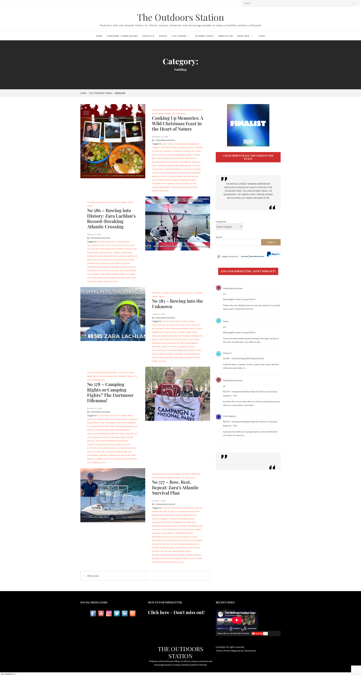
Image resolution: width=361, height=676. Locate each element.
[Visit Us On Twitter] (117, 613)
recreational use (123, 452)
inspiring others (160, 533)
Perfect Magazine (232, 650)
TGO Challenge (178, 114)
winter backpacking (188, 187)
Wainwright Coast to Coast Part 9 (239, 299)
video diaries (110, 278)
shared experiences (181, 180)
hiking (162, 162)
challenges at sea (95, 245)
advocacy (91, 419)
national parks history (122, 437)
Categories (221, 221)
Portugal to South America (173, 544)
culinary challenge (191, 151)
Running (110, 376)
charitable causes (172, 515)
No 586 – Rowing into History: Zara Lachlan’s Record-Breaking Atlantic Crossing (111, 218)
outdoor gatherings (166, 173)
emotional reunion (104, 249)
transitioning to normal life (173, 354)
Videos (163, 36)
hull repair (196, 529)
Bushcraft (169, 110)
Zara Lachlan (177, 562)
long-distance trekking (163, 165)
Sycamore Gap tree (115, 455)
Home (99, 36)
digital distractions (162, 155)
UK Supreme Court (101, 459)
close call (110, 245)
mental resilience (95, 260)
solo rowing (93, 274)
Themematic (250, 650)
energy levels (171, 526)
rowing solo (193, 544)
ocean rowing (181, 537)
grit (188, 529)
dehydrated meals (186, 519)
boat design (189, 511)
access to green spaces (122, 416)
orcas (118, 263)
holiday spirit (172, 162)
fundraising (104, 434)
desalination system (161, 522)
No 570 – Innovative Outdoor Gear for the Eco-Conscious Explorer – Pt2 (250, 393)
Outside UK (166, 293)
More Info (243, 36)
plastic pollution (106, 271)
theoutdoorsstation (165, 140)
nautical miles (111, 260)
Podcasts (148, 36)
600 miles (168, 508)
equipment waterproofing (190, 526)
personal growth (119, 267)
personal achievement (192, 540)
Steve (225, 321)
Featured (179, 110)
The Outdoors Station (180, 17)
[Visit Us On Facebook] (93, 613)
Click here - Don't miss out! (176, 612)
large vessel (127, 252)
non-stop (123, 260)
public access (93, 452)
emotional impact (107, 430)
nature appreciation (111, 441)
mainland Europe (95, 256)
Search (219, 237)
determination (179, 522)
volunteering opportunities (123, 459)
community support (168, 519)
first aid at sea (159, 529)
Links (262, 36)
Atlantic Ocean (115, 242)
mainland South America (115, 256)
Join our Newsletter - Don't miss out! (248, 271)
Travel (90, 206)
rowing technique (160, 548)
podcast (156, 544)
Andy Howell (169, 144)
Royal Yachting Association (183, 548)
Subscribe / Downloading (122, 36)
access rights (104, 416)
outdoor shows (184, 173)
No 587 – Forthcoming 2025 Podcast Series (243, 358)
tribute (155, 187)
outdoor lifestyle (127, 448)
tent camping (168, 184)
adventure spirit (160, 511)
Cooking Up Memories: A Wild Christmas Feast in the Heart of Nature (177, 123)
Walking (101, 380)
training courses (184, 555)
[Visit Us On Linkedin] (125, 613)
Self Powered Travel (161, 114)
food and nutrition (176, 529)
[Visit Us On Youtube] (101, 613)
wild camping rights (96, 462)
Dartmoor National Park (102, 426)
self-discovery (122, 271)
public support (107, 452)
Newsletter (225, 36)
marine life (132, 256)
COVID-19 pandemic (107, 423)
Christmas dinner (168, 147)
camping (156, 147)
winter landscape (160, 191)
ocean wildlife (107, 263)
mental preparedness (178, 533)
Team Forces (105, 274)
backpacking (181, 144)
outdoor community (173, 169)
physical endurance (178, 347)
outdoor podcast (172, 540)
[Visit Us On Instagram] (109, 613)
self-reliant (166, 551)
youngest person (95, 281)
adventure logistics (193, 508)
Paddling (188, 110)
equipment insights (123, 249)
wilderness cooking (169, 187)
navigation (169, 537)
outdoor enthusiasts (107, 448)
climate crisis (120, 419)
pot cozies (168, 176)
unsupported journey (170, 558)
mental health (104, 437)
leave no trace (118, 434)
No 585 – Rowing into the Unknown (177, 303)
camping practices (105, 419)
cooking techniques (172, 151)
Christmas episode (185, 147)
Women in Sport (188, 558)
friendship (179, 158)
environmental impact (182, 155)
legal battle (131, 434)
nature (188, 165)
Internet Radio (204, 36)
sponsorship (178, 551)
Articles (91, 372)
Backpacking (158, 110)
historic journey (112, 252)
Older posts (93, 575)
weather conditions (126, 278)
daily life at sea (122, 245)
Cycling (121, 372)
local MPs (92, 437)
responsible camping (97, 455)
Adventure (103, 242)
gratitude (99, 252)
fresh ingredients (165, 158)
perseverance (104, 267)
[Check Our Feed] (133, 613)
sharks (133, 271)
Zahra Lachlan (111, 281)
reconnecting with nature (186, 176)
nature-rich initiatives (110, 444)
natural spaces (94, 441)
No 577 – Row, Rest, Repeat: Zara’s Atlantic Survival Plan (175, 487)
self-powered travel (161, 180)
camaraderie (193, 144)
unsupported (97, 278)
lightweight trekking (189, 162)
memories (179, 165)
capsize (126, 242)
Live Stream (179, 36)
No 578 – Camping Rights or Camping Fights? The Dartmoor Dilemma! (110, 392)
